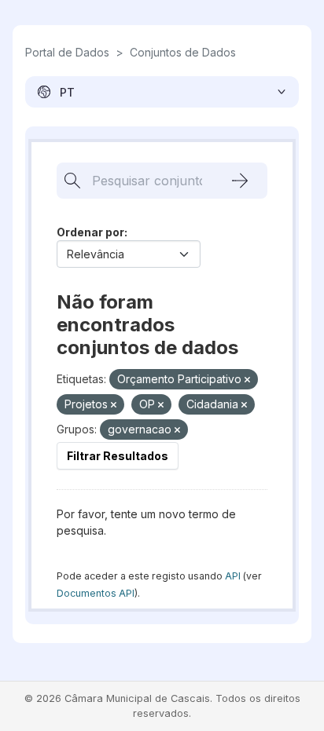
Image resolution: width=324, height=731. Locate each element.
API (233, 576)
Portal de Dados (67, 52)
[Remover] (247, 380)
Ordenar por (90, 232)
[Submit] (240, 180)
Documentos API (95, 593)
